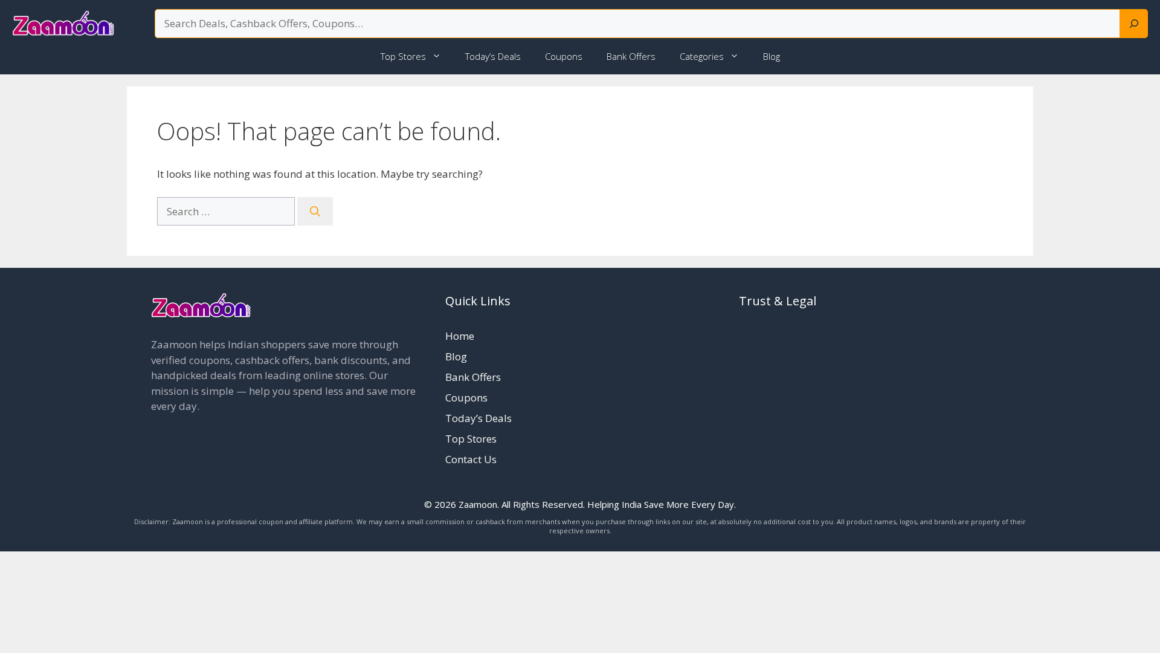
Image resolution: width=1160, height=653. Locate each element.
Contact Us (471, 459)
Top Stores (403, 56)
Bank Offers (631, 56)
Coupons (563, 56)
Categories (702, 56)
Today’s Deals (493, 56)
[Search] (1134, 23)
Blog (771, 56)
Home (459, 336)
